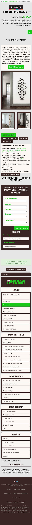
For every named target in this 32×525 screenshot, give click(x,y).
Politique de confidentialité (9, 449)
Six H (22, 159)
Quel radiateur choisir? (8, 421)
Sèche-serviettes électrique (9, 315)
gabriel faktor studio (24, 516)
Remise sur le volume (8, 442)
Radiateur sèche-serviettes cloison (11, 394)
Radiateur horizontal (8, 322)
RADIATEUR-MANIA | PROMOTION (11, 294)
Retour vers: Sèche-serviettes (16, 270)
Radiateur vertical (7, 318)
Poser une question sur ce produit (10, 174)
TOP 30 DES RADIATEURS (9, 329)
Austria (3, 484)
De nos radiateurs (7, 418)
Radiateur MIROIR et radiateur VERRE (12, 363)
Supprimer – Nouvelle (22, 228)
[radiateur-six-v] (8, 120)
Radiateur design (7, 301)
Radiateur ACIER (7, 342)
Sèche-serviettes (13, 1)
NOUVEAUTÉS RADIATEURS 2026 (11, 380)
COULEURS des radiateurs (9, 411)
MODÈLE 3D (6, 397)
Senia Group (16, 498)
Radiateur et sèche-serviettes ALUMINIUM (13, 346)
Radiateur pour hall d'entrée (10, 384)
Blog (4, 428)
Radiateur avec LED (8, 387)
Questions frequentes (8, 425)
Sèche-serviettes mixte (8, 325)
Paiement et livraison (8, 445)
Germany (20, 484)
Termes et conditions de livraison (11, 452)
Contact (9, 489)
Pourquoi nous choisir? (8, 414)
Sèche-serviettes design (9, 308)
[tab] (8, 135)
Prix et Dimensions (16, 67)
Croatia (11, 484)
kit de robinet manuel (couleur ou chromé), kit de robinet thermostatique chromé (14, 150)
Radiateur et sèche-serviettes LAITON (12, 360)
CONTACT (5, 438)
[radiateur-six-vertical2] (24, 120)
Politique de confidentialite (20, 493)
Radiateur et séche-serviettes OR (11, 367)
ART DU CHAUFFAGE (8, 401)
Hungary (25, 484)
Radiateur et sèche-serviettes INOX (11, 356)
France (15, 484)
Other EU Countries (18, 485)
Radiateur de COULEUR (9, 339)
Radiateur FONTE (7, 353)
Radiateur (5, 1)
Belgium (7, 484)
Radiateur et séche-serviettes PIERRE (12, 370)
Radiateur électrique (8, 312)
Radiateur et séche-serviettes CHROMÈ (12, 349)
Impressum (5, 456)
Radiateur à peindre (8, 391)
